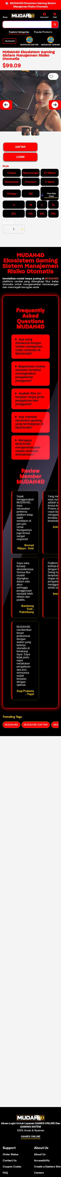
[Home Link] (23, 15)
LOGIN (20, 156)
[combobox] (27, 24)
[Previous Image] (6, 105)
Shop (5, 17)
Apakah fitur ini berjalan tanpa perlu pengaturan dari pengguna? (29, 399)
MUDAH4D (51, 278)
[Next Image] (55, 105)
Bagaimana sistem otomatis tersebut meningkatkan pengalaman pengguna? (30, 373)
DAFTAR (20, 146)
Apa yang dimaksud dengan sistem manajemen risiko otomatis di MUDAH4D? (29, 346)
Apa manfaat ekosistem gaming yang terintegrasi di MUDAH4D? (29, 422)
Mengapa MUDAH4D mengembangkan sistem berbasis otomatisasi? (27, 447)
